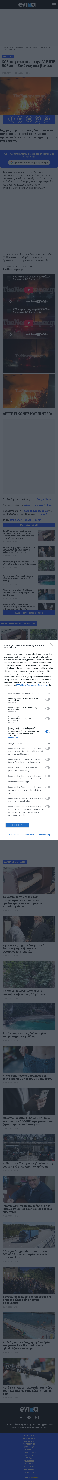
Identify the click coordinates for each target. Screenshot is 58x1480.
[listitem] (29, 693)
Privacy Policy (44, 834)
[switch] (47, 699)
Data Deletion (14, 834)
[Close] (52, 645)
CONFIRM (17, 825)
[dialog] (29, 740)
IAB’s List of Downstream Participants (32, 685)
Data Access (29, 834)
